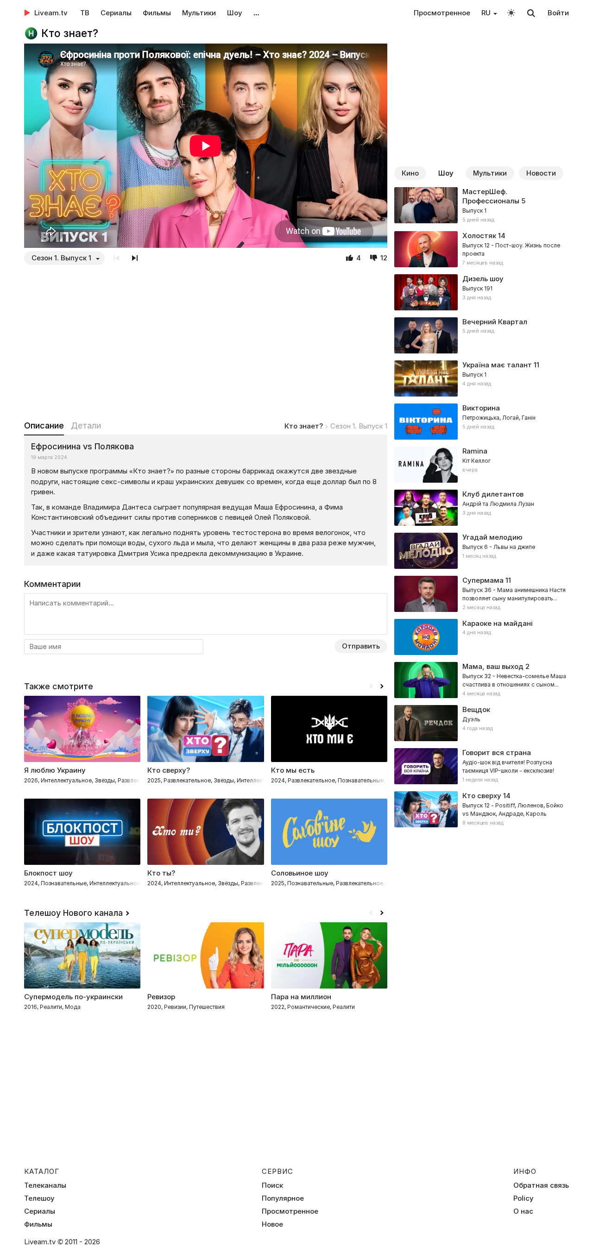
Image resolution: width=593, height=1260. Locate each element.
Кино (410, 173)
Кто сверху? (168, 770)
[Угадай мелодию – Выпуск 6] (481, 551)
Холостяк (479, 235)
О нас (523, 1211)
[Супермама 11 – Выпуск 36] (481, 594)
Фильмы (157, 12)
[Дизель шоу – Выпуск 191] (481, 292)
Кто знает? (303, 426)
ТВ (84, 12)
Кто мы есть (293, 770)
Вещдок (476, 709)
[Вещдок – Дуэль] (481, 723)
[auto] (511, 12)
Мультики (199, 12)
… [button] (256, 12)
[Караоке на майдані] (481, 637)
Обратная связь (541, 1185)
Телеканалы (45, 1185)
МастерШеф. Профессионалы (490, 196)
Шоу (234, 12)
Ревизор (161, 996)
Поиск (272, 1185)
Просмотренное (442, 12)
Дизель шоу (483, 278)
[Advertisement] (205, 342)
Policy (523, 1198)
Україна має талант (497, 364)
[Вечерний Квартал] (481, 335)
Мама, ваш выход (493, 666)
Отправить (361, 646)
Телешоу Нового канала (73, 913)
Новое (272, 1224)
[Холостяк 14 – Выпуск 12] (481, 249)
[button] (381, 686)
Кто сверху (481, 795)
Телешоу (39, 1198)
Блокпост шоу (48, 873)
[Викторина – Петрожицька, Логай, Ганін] (481, 421)
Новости (541, 173)
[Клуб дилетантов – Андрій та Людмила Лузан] (481, 508)
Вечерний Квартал (494, 321)
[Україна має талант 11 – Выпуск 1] (481, 378)
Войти (558, 12)
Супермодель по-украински (73, 996)
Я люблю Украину (55, 770)
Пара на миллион (301, 996)
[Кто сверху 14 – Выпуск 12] (481, 809)
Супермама (483, 580)
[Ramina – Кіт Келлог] (481, 465)
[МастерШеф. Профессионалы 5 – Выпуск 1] (481, 205)
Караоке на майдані (497, 623)
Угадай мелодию (492, 537)
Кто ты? (161, 873)
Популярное (283, 1198)
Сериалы (116, 12)
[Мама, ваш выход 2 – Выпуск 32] (481, 680)
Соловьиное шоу (299, 873)
